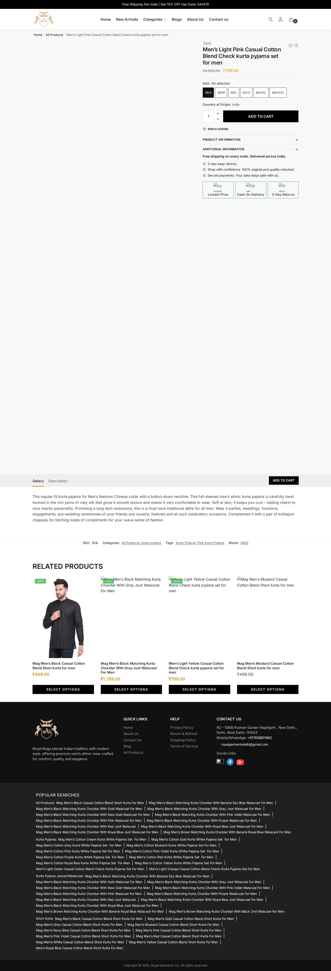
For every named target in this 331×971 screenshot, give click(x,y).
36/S (208, 92)
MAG (244, 543)
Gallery (38, 481)
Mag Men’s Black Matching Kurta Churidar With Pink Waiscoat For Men (89, 820)
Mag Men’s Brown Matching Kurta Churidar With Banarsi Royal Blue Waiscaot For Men (227, 832)
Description (57, 481)
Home (38, 35)
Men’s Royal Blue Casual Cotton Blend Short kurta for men (79, 948)
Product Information (221, 139)
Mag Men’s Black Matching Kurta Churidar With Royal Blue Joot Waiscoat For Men (202, 826)
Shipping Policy (182, 740)
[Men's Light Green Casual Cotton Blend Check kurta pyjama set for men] (296, 45)
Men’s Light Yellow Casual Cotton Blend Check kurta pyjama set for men (196, 667)
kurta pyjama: (46, 839)
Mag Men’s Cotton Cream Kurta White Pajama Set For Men (102, 839)
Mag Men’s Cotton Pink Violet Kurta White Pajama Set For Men (172, 851)
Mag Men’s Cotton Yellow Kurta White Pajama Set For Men (178, 863)
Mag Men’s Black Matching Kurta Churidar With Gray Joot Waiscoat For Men (129, 667)
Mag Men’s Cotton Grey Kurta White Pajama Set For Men (78, 845)
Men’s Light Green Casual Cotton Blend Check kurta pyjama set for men (90, 869)
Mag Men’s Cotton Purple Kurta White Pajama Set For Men (80, 857)
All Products (54, 35)
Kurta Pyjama (186, 543)
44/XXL (261, 92)
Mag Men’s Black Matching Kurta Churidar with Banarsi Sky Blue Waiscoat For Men (211, 803)
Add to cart (261, 116)
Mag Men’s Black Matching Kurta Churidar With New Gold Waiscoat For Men (93, 814)
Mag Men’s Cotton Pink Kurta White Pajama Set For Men (78, 851)
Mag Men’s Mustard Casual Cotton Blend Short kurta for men (265, 665)
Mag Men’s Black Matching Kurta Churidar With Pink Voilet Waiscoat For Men (212, 814)
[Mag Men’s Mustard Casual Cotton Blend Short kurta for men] (267, 617)
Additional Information (223, 149)
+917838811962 (259, 738)
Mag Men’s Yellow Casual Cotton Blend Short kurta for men (173, 942)
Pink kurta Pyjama (210, 543)
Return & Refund (183, 733)
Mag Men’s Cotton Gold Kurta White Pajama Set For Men (194, 839)
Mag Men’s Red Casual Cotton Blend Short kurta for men (178, 936)
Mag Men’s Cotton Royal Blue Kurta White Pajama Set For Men (83, 863)
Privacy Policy (181, 727)
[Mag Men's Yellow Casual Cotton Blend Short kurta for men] (290, 45)
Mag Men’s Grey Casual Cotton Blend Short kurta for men (79, 924)
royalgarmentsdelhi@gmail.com (244, 744)
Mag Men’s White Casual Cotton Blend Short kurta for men (80, 942)
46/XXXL (278, 92)
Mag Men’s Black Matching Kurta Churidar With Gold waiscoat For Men (89, 809)
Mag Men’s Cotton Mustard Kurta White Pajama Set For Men (171, 845)
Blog (127, 746)
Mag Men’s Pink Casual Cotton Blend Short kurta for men (178, 930)
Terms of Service (184, 746)
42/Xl (246, 92)
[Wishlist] (87, 583)
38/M (221, 92)
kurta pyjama (151, 543)
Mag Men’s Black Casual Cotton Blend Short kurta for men (59, 665)
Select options (63, 689)
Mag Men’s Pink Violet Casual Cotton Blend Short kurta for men (83, 936)
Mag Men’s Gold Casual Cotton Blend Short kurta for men (191, 919)
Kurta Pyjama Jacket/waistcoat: (60, 876)
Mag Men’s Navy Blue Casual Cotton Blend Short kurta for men (83, 930)
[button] (218, 114)
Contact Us (132, 740)
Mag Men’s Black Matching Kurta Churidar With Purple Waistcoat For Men (202, 820)
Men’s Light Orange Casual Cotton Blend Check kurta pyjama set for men (204, 869)
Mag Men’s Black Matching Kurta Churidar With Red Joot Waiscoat (86, 826)
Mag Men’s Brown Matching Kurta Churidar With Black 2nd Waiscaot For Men (226, 911)
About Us (131, 733)
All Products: (45, 803)
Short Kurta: (45, 918)
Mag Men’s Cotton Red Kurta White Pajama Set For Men (171, 857)
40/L (233, 92)
